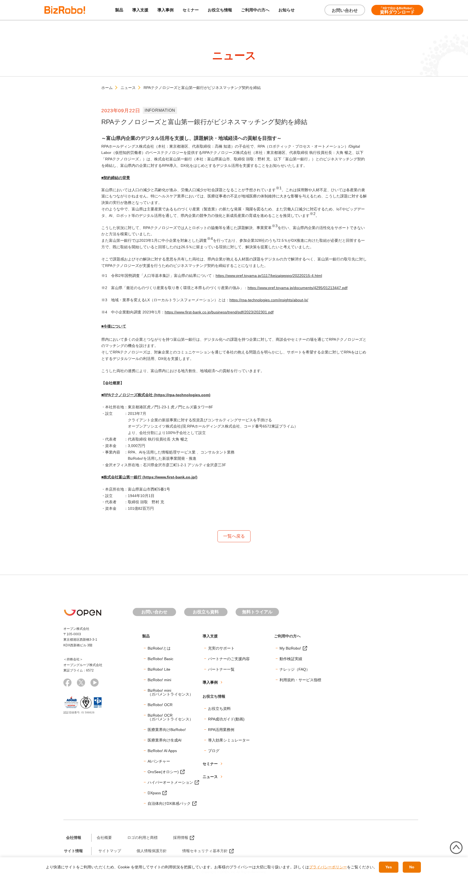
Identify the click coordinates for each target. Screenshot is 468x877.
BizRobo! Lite (159, 669)
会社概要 (104, 837)
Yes (388, 867)
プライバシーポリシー (328, 867)
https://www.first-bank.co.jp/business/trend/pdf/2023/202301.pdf (219, 312)
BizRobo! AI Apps (162, 751)
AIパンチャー (159, 761)
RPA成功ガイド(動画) (226, 719)
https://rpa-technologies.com (182, 395)
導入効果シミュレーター (229, 740)
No (411, 867)
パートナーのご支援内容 (229, 659)
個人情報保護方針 (151, 851)
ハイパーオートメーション (170, 782)
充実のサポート (221, 648)
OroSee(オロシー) (163, 772)
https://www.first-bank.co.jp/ (170, 477)
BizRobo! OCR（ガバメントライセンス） (170, 717)
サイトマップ (109, 851)
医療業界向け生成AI (164, 740)
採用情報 (180, 837)
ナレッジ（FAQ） (295, 669)
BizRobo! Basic (160, 659)
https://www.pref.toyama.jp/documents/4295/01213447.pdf (297, 288)
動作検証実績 (291, 659)
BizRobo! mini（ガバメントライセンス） (170, 692)
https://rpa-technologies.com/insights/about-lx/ (268, 300)
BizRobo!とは (159, 648)
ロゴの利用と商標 (142, 837)
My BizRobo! (290, 648)
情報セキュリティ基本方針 (205, 851)
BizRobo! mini (159, 680)
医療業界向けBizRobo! (167, 729)
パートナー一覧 (221, 669)
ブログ (213, 751)
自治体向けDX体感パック (169, 803)
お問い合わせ (345, 10)
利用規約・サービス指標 (300, 680)
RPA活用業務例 (221, 729)
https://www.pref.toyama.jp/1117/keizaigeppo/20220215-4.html (269, 275)
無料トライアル (257, 612)
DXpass (154, 793)
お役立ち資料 (206, 612)
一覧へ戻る (234, 536)
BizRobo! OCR (160, 705)
